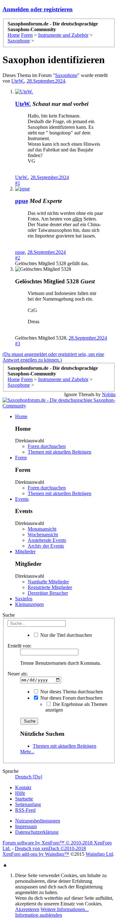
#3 (17, 343)
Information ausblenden (38, 915)
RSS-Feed (25, 810)
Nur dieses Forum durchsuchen (70, 698)
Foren (21, 457)
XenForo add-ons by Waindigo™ (36, 854)
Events (22, 499)
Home (21, 416)
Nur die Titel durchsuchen (65, 635)
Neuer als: (18, 673)
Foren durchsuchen (47, 446)
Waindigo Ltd (99, 854)
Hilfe (20, 793)
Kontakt (23, 787)
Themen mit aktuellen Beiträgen (59, 452)
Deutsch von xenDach (50, 848)
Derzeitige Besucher (48, 593)
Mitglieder (25, 551)
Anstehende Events (47, 540)
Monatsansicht (42, 529)
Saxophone (66, 75)
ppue (20, 252)
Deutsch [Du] (28, 776)
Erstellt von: (19, 645)
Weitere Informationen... (65, 909)
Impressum (26, 826)
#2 (17, 257)
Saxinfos (23, 598)
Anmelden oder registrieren (38, 9)
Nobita (108, 394)
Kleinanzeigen (29, 604)
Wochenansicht (43, 534)
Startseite (24, 798)
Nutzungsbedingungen (37, 820)
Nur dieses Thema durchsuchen (71, 691)
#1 (17, 183)
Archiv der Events (46, 546)
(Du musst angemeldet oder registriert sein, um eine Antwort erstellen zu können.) (53, 357)
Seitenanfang (28, 804)
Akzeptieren (27, 909)
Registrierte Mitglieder (50, 587)
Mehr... (27, 751)
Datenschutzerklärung (37, 832)
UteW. (17, 81)
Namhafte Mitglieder (48, 581)
